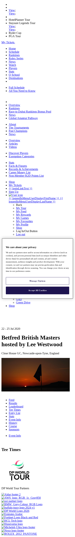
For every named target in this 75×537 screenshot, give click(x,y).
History (13, 422)
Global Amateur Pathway (23, 118)
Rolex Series (16, 58)
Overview (14, 105)
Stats (11, 71)
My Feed (21, 211)
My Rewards (23, 214)
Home (12, 48)
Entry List (14, 413)
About (12, 124)
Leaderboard (16, 406)
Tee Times (15, 409)
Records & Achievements (23, 169)
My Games (22, 217)
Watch (12, 64)
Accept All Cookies (37, 290)
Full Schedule (17, 87)
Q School (14, 74)
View (12, 10)
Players (13, 68)
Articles (13, 143)
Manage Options (37, 281)
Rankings (14, 55)
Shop (19, 227)
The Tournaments (19, 127)
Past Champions (18, 130)
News (12, 61)
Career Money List (19, 172)
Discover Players (18, 153)
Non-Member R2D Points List (26, 175)
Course (13, 426)
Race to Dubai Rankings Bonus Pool (30, 111)
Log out (20, 234)
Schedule (14, 51)
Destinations (16, 78)
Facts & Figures (18, 165)
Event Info (15, 419)
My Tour (21, 208)
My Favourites (24, 221)
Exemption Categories (21, 156)
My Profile (22, 224)
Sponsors (14, 429)
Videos (13, 146)
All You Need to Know (22, 90)
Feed (11, 399)
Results (13, 403)
